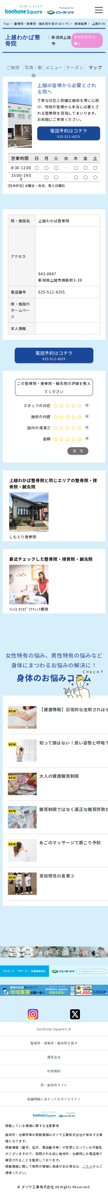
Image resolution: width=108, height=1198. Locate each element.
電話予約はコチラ (54, 355)
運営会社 (54, 1057)
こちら (87, 1166)
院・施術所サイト (54, 1085)
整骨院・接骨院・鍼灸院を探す (53, 1043)
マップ (95, 67)
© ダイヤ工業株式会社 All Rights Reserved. (54, 1186)
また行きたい (85, 40)
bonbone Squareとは (54, 1029)
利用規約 (54, 1071)
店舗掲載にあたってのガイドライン (54, 1099)
